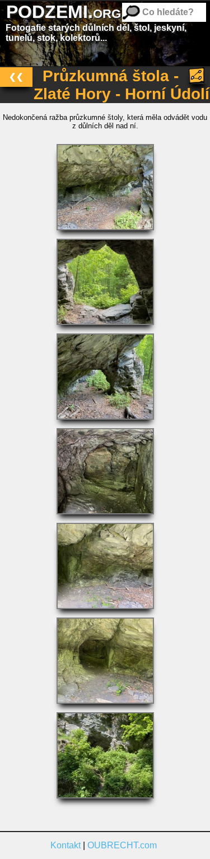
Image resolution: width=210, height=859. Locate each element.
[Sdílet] (198, 75)
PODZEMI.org (63, 12)
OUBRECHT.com (122, 845)
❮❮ (16, 76)
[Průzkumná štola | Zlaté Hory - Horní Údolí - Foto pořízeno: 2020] (105, 233)
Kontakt (65, 845)
